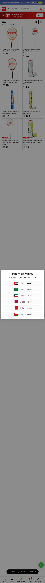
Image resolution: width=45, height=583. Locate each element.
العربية (29, 283)
